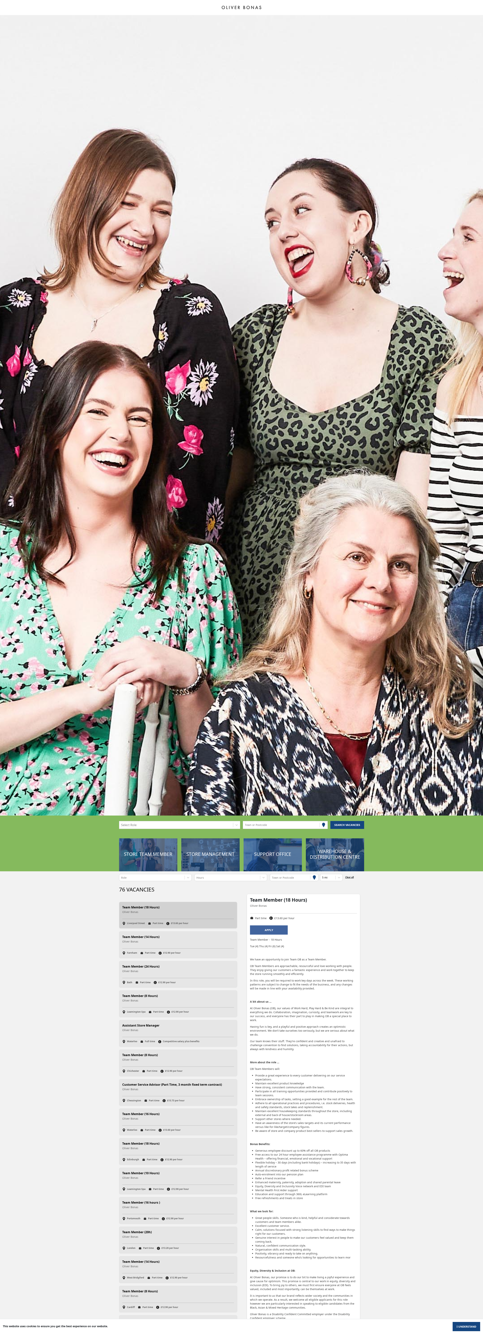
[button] (148, 854)
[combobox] (121, 825)
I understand (466, 1326)
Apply (269, 930)
